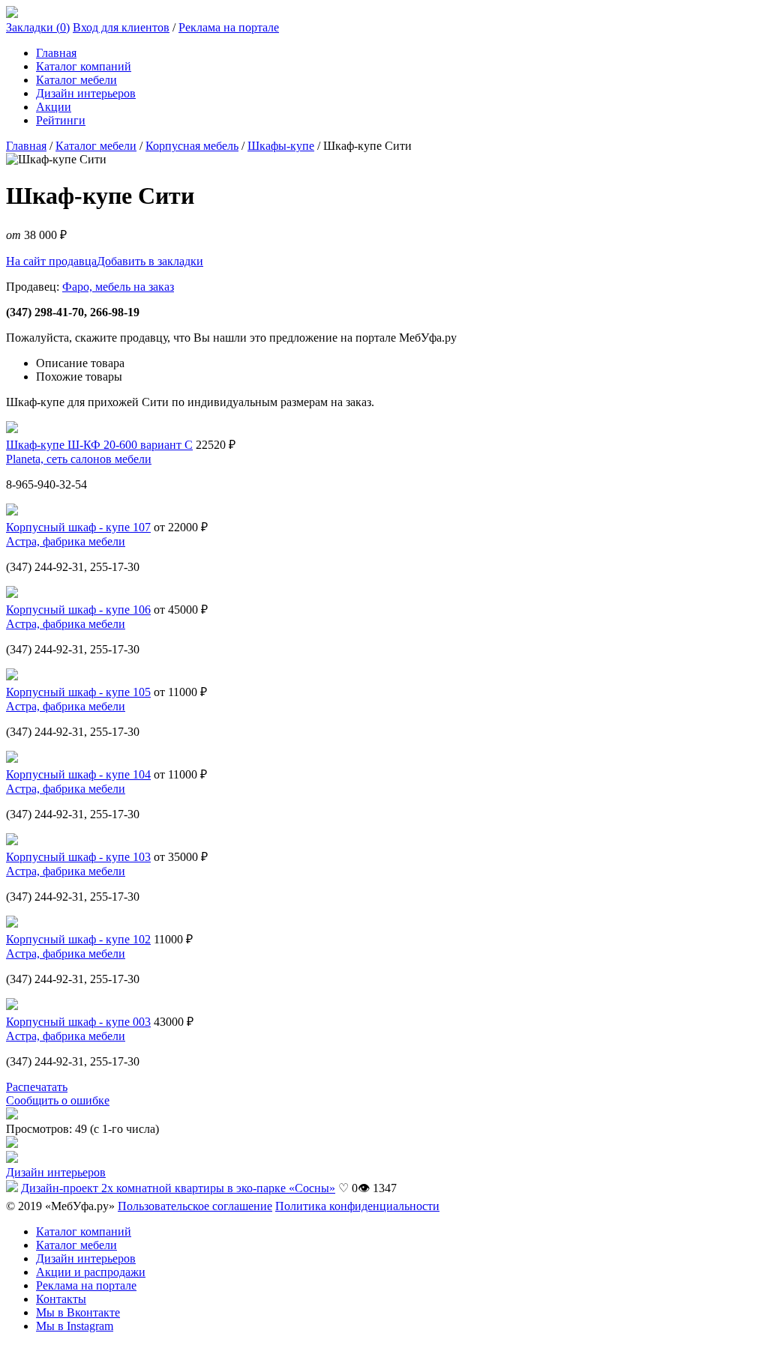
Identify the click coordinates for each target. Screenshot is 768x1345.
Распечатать (37, 1086)
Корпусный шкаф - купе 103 (78, 856)
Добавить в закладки (150, 261)
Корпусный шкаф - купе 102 (78, 939)
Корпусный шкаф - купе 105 (78, 692)
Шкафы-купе (281, 145)
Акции (53, 106)
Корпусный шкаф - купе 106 (78, 609)
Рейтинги (61, 120)
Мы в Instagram (74, 1326)
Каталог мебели (76, 79)
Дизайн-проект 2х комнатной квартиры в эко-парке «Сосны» (178, 1188)
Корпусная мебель (192, 145)
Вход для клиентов (121, 27)
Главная (56, 52)
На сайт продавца (51, 261)
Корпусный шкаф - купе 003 (78, 1021)
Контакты (61, 1299)
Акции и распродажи (91, 1272)
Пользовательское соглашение (195, 1206)
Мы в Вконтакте (78, 1312)
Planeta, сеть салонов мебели (79, 459)
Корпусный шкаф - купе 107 (78, 527)
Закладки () (38, 27)
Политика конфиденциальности (357, 1206)
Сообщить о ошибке (58, 1100)
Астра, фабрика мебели (65, 541)
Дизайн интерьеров (86, 93)
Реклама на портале (228, 27)
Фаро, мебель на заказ (118, 286)
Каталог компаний (83, 66)
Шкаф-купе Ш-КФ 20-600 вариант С (99, 444)
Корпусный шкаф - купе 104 (78, 774)
